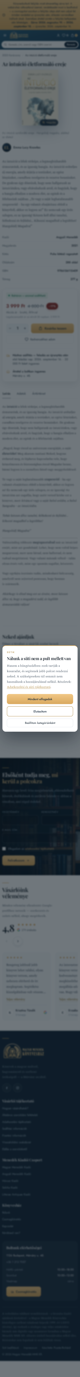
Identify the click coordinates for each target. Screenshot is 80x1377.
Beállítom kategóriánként (40, 723)
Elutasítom (40, 711)
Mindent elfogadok (40, 699)
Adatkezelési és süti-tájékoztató (28, 687)
